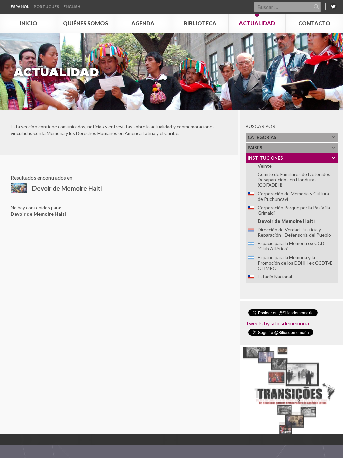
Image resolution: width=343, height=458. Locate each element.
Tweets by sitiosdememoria (277, 323)
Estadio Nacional (275, 276)
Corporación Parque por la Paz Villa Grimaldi (294, 210)
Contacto (314, 23)
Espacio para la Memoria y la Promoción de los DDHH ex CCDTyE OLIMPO (295, 262)
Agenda (142, 23)
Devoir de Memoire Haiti (286, 221)
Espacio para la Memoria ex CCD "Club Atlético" (291, 245)
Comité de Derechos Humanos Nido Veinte (295, 163)
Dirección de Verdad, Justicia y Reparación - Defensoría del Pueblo (294, 232)
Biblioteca (200, 23)
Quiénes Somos (85, 23)
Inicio (28, 23)
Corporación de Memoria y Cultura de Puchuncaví (293, 196)
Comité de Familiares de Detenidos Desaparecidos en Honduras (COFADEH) (294, 179)
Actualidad (257, 23)
